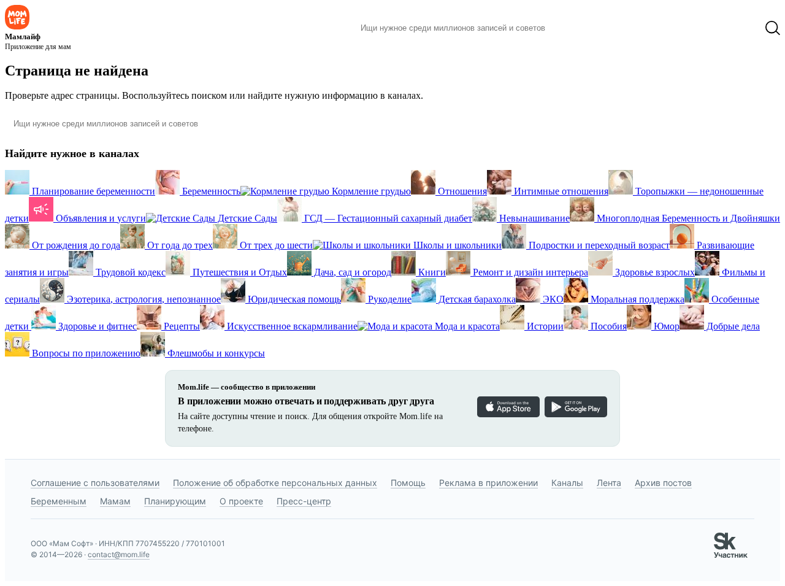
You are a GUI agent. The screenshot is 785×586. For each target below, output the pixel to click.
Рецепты (180, 326)
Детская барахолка (476, 299)
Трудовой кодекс (129, 272)
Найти (573, 28)
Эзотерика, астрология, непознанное (142, 299)
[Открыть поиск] (772, 28)
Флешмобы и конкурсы (215, 353)
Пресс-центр (304, 501)
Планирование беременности (92, 191)
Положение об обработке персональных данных (275, 482)
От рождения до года (74, 245)
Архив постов (663, 482)
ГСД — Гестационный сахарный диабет (387, 218)
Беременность (210, 191)
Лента (609, 482)
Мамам (115, 501)
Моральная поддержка (636, 299)
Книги (431, 272)
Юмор (665, 326)
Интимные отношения (559, 191)
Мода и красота (466, 326)
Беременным (58, 501)
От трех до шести (275, 245)
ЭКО (552, 299)
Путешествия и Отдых (238, 272)
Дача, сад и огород (351, 272)
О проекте (241, 501)
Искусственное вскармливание (291, 326)
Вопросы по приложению (84, 353)
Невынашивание (533, 218)
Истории (544, 326)
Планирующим (175, 501)
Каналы (567, 482)
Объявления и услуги (99, 218)
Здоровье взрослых (654, 272)
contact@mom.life (119, 554)
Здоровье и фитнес (96, 326)
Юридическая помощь (293, 299)
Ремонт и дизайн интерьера (529, 272)
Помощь (408, 482)
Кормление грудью (370, 191)
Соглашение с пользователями (95, 482)
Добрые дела (732, 326)
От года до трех (179, 245)
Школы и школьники (456, 245)
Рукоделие (389, 299)
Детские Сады (246, 218)
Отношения (461, 191)
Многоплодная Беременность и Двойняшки (687, 218)
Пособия (607, 326)
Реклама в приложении (488, 482)
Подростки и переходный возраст (598, 245)
